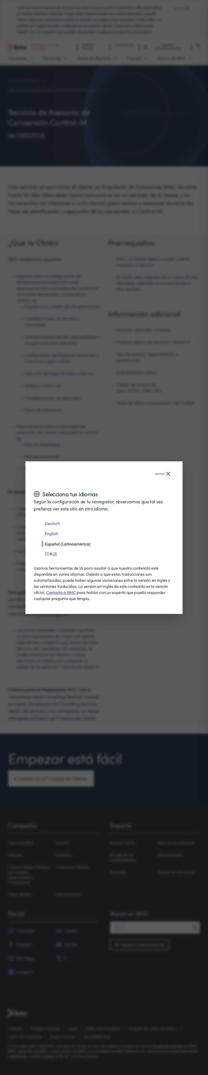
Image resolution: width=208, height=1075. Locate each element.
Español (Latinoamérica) (68, 544)
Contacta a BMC (61, 592)
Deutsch (52, 523)
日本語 (51, 553)
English (51, 533)
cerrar (159, 473)
